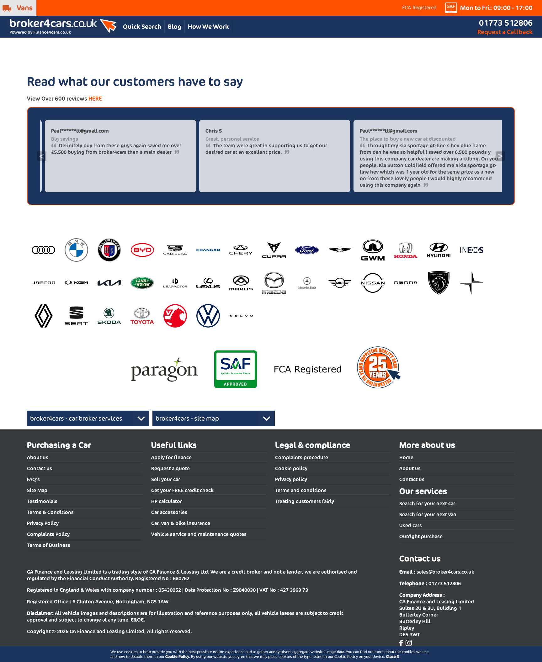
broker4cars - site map (187, 418)
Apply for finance (171, 457)
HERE (95, 98)
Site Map (37, 490)
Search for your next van (427, 514)
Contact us (39, 468)
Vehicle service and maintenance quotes (199, 534)
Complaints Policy (48, 534)
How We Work (208, 27)
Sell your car (165, 479)
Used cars (410, 525)
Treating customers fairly (304, 501)
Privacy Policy (43, 523)
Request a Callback (505, 32)
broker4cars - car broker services (76, 418)
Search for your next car (427, 503)
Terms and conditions (301, 490)
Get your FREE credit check (182, 490)
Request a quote (170, 468)
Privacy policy (291, 479)
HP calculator (166, 501)
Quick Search (142, 27)
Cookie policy (291, 468)
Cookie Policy (177, 656)
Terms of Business (48, 545)
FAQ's (33, 479)
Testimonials (42, 501)
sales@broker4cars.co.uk (445, 572)
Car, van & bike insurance (180, 523)
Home (406, 457)
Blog (174, 27)
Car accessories (169, 512)
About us (37, 457)
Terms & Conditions (50, 512)
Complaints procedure (301, 457)
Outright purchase (421, 536)
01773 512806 (506, 23)
